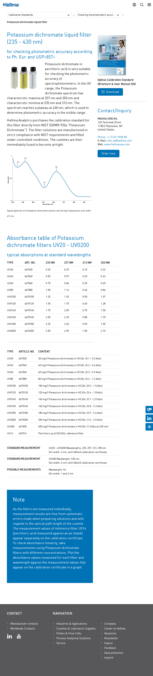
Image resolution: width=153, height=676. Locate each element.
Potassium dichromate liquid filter (27, 22)
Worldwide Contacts (22, 628)
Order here (108, 153)
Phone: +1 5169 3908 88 (112, 137)
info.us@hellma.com (119, 140)
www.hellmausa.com (117, 144)
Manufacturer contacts (24, 623)
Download (112, 92)
